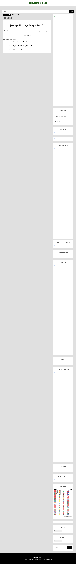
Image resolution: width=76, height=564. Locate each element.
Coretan (45, 8)
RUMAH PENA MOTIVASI (38, 3)
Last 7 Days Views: (59, 116)
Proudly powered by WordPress (31, 559)
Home (5, 8)
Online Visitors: (58, 114)
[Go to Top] (75, 563)
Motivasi (20, 8)
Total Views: (58, 119)
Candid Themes (48, 559)
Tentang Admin (29, 8)
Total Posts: (58, 122)
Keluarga (27, 28)
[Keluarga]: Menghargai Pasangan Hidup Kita (27, 25)
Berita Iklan (62, 8)
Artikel (12, 8)
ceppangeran (30, 23)
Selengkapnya (27, 35)
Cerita (38, 8)
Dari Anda (53, 8)
